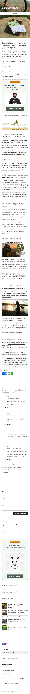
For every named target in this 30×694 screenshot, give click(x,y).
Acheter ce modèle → (15, 108)
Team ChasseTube (9, 41)
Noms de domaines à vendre (11, 683)
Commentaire (6, 472)
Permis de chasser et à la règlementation (17, 354)
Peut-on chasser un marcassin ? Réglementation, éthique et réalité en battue (17, 606)
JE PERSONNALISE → (15, 576)
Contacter (4, 673)
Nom (3, 491)
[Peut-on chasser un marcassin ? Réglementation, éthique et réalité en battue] (4, 606)
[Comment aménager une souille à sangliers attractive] (4, 622)
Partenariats (7, 681)
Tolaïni (8, 446)
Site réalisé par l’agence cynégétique (13, 678)
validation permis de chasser (12, 382)
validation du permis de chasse (9, 280)
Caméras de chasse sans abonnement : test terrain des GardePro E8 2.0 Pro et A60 (17, 627)
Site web (4, 505)
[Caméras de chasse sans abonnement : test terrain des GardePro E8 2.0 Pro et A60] (4, 628)
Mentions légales (6, 676)
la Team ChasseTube (12, 673)
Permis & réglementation (11, 380)
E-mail (4, 498)
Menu (15, 13)
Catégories (5, 649)
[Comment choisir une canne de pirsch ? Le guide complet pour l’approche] (4, 612)
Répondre (9, 407)
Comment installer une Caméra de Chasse (12, 616)
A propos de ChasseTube (8, 670)
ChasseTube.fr (10, 8)
